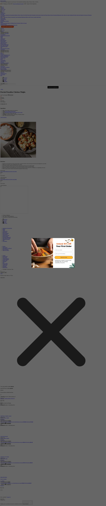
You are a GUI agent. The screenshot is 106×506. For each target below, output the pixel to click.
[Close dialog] (72, 240)
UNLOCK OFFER (64, 257)
